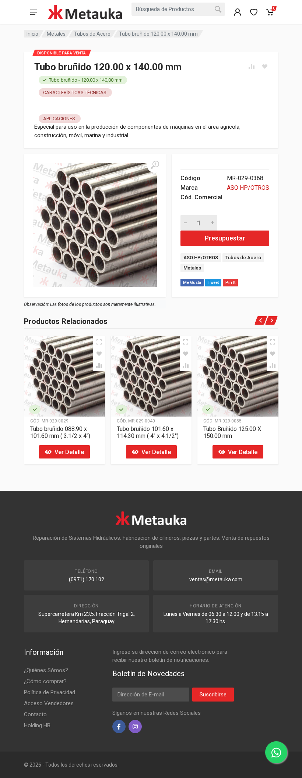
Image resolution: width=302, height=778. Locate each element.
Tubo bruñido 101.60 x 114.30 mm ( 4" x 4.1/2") (148, 432)
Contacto (35, 714)
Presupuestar (225, 238)
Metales (56, 34)
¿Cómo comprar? (45, 681)
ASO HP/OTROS (248, 187)
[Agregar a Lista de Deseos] (99, 354)
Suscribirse (213, 694)
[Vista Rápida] (99, 342)
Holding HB (37, 725)
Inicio (32, 34)
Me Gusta (192, 282)
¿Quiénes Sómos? (46, 670)
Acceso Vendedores (49, 703)
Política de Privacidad (49, 692)
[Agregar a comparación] (99, 365)
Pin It (230, 282)
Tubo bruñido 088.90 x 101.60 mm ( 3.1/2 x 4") (60, 432)
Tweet (213, 282)
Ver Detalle (68, 452)
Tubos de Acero (92, 34)
